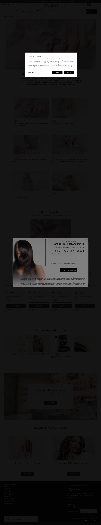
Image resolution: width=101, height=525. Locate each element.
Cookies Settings (31, 72)
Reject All (57, 72)
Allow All (69, 72)
